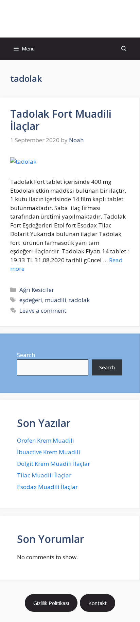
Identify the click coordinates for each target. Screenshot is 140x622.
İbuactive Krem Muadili (48, 452)
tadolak (79, 300)
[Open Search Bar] (124, 49)
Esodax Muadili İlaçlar (47, 487)
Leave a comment (42, 310)
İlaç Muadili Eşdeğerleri (70, 19)
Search (26, 355)
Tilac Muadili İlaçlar (44, 475)
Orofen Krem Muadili (45, 440)
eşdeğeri (30, 300)
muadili (55, 300)
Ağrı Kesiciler (36, 290)
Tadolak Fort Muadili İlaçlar (60, 120)
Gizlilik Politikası (51, 602)
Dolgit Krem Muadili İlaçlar (53, 464)
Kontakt (97, 602)
